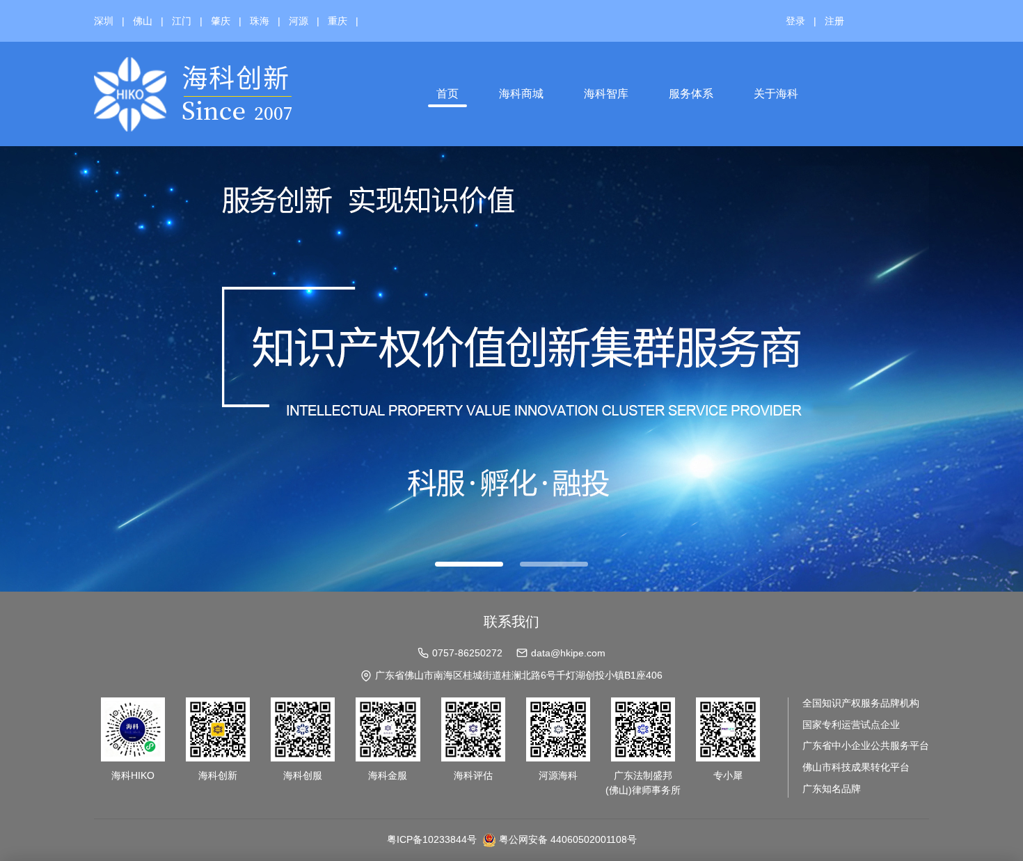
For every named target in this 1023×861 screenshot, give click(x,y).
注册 (834, 20)
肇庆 (220, 20)
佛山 (142, 20)
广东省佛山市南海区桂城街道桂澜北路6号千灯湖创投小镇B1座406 (519, 675)
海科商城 (521, 94)
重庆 (337, 20)
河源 (298, 20)
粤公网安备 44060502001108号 (568, 839)
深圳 (103, 20)
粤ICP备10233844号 (432, 839)
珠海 (259, 20)
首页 (447, 94)
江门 (181, 20)
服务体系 (691, 94)
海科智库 (606, 94)
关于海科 (776, 94)
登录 (795, 20)
